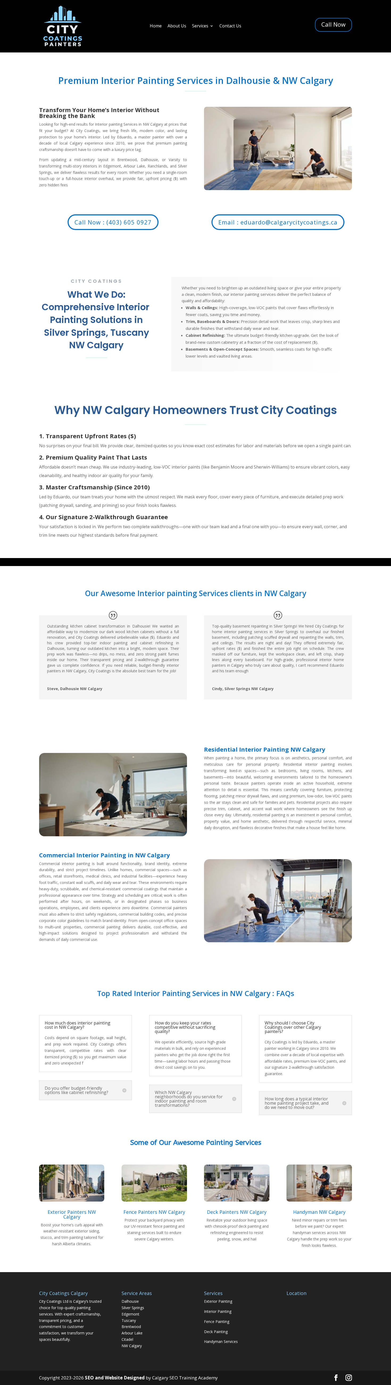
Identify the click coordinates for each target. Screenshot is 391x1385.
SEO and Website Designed (115, 1378)
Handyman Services (221, 1341)
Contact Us (230, 26)
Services (200, 26)
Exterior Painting (218, 1301)
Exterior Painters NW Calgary (72, 1214)
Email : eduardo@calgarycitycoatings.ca (278, 222)
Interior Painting (217, 1311)
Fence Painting (216, 1321)
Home (156, 26)
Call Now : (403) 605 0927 (113, 222)
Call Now (333, 24)
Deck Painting (216, 1331)
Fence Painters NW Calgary (154, 1212)
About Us (177, 26)
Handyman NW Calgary (319, 1212)
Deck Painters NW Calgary (237, 1212)
